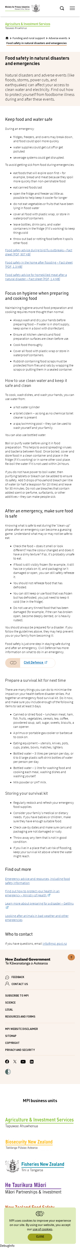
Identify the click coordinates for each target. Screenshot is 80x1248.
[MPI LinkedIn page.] (32, 1062)
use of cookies (42, 1229)
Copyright (12, 1043)
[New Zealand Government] (40, 962)
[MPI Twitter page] (14, 1062)
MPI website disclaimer (21, 1029)
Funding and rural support (29, 38)
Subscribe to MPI (17, 996)
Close (40, 1237)
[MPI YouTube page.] (23, 1062)
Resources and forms (20, 1017)
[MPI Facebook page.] (7, 1062)
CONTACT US (19, 984)
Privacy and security (20, 1050)
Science (10, 1003)
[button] (8, 1072)
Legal (9, 1010)
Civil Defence (34, 663)
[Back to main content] (71, 957)
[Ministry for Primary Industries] (22, 9)
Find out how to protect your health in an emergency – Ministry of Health (32, 893)
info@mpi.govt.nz (55, 943)
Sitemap (10, 1036)
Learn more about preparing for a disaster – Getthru (39, 903)
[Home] (7, 38)
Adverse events (58, 38)
